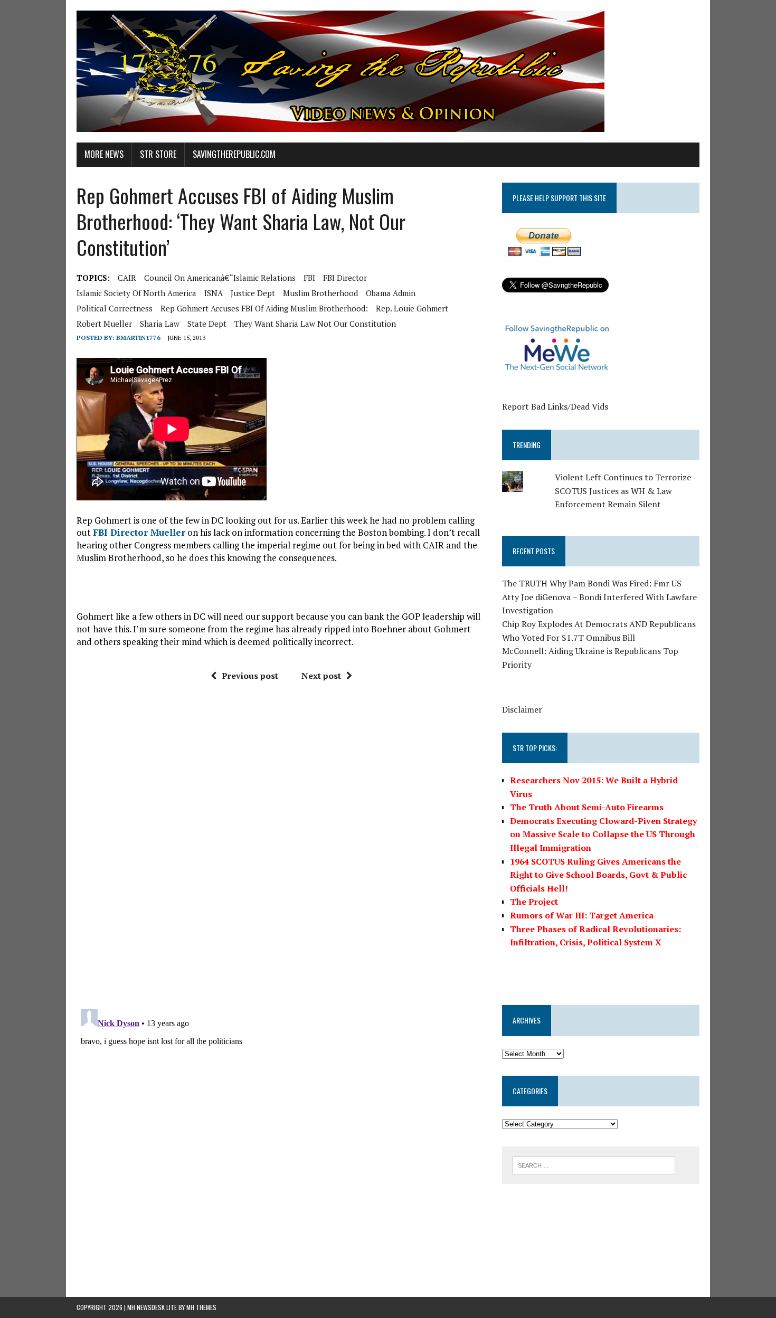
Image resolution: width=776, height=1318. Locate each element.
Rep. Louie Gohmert (412, 308)
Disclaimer (522, 709)
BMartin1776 (138, 338)
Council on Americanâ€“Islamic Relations (220, 277)
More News (104, 154)
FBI (309, 277)
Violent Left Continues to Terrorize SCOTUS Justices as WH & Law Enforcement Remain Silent (623, 490)
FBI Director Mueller (139, 532)
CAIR (127, 277)
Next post (321, 675)
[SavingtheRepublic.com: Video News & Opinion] (388, 71)
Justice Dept (253, 293)
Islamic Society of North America (136, 293)
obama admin (390, 293)
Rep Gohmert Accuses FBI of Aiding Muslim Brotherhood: (264, 308)
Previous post (250, 675)
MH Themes (201, 1307)
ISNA (213, 293)
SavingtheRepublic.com (234, 154)
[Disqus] (282, 849)
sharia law (159, 323)
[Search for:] (593, 1164)
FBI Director (345, 277)
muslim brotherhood (320, 293)
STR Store (158, 154)
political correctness (115, 308)
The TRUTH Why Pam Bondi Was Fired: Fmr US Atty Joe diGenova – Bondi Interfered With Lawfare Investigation (599, 596)
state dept (206, 323)
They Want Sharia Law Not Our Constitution (315, 323)
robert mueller (104, 323)
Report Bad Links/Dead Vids (555, 406)
